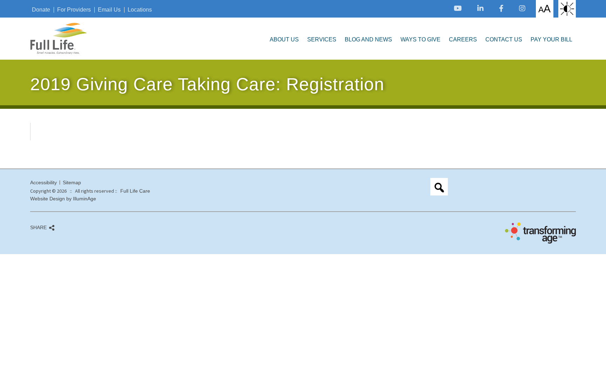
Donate (41, 10)
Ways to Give (420, 39)
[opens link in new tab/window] (458, 8)
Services (321, 39)
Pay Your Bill (551, 39)
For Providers (74, 10)
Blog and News (368, 39)
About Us (284, 39)
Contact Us (503, 39)
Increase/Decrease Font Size (544, 8)
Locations (140, 10)
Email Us (109, 10)
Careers (463, 39)
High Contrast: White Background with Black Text (567, 9)
